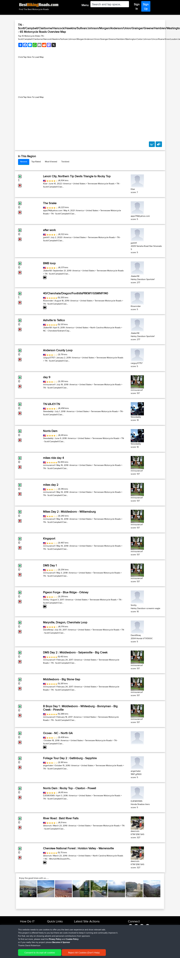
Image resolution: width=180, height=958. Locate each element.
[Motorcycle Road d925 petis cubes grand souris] (151, 888)
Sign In (137, 6)
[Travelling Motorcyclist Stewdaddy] (137, 408)
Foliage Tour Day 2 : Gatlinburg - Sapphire (70, 758)
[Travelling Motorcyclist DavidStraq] (137, 626)
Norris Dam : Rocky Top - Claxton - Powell (69, 788)
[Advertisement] (90, 77)
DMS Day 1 (50, 565)
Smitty (46, 599)
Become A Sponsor (61, 942)
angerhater (48, 765)
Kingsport (49, 538)
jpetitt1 (46, 237)
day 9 (46, 377)
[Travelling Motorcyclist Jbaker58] (137, 267)
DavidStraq (48, 629)
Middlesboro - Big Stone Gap (61, 679)
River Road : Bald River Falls (61, 818)
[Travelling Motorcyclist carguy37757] (137, 354)
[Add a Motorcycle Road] (152, 144)
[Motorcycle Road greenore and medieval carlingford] (134, 888)
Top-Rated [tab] (36, 161)
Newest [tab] (23, 161)
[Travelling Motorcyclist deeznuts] (137, 822)
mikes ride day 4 (53, 458)
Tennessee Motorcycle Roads (100, 183)
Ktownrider (48, 300)
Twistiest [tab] (65, 161)
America (67, 183)
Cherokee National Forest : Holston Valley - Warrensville (78, 848)
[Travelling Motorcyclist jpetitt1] (137, 234)
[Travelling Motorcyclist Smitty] (137, 596)
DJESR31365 (49, 795)
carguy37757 (49, 357)
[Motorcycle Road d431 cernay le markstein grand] (116, 888)
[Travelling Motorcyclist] (137, 737)
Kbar (45, 183)
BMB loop (49, 263)
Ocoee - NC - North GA (58, 733)
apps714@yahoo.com (52, 210)
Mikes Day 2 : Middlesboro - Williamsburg (69, 511)
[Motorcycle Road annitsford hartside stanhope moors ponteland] (28, 888)
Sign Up (146, 6)
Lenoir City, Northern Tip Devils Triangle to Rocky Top (77, 176)
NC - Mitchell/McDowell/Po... (58, 858)
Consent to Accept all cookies (39, 952)
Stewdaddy (48, 411)
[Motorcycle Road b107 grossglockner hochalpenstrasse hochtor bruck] (81, 888)
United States (79, 183)
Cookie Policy (72, 939)
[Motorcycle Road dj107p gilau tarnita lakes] (98, 888)
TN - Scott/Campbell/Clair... (63, 213)
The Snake (50, 203)
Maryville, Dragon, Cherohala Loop (65, 622)
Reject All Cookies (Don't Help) (83, 952)
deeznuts (47, 825)
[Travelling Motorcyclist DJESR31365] (137, 792)
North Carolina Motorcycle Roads (105, 327)
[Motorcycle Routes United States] (44, 180)
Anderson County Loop (58, 350)
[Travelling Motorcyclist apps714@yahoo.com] (137, 207)
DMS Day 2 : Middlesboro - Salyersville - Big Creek (75, 652)
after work (49, 230)
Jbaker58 (47, 270)
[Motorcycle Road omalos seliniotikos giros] (45, 888)
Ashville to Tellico (54, 320)
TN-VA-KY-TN (51, 404)
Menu (85, 5)
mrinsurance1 (49, 384)
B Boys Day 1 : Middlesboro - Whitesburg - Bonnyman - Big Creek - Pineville (80, 708)
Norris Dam (50, 431)
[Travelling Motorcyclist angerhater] (137, 762)
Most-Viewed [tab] (51, 161)
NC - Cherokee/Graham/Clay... (57, 330)
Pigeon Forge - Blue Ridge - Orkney (65, 592)
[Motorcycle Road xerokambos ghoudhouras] (63, 888)
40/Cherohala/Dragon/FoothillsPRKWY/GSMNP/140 (75, 293)
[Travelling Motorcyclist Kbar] (137, 180)
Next (164, 888)
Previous (15, 888)
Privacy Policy (55, 939)
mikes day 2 (50, 484)
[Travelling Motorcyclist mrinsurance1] (137, 381)
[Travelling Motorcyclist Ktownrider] (137, 297)
